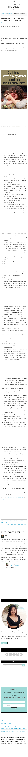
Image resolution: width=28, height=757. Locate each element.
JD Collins (11, 564)
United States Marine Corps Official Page (15, 497)
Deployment (10, 13)
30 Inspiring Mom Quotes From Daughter (9, 726)
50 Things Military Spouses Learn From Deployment (12, 20)
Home (3, 13)
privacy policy (18, 755)
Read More (4, 643)
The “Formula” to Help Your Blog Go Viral (15, 524)
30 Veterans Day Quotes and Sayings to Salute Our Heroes (13, 728)
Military (6, 13)
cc (5, 499)
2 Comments (4, 22)
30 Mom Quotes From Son (6, 723)
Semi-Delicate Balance (15, 754)
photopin (3, 499)
